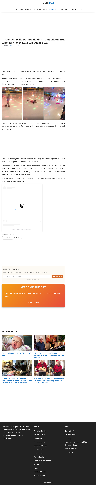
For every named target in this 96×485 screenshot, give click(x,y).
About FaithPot (70, 449)
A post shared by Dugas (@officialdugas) (22, 229)
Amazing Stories (40, 431)
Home (16, 9)
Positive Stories (16, 45)
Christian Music (26, 9)
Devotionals (63, 9)
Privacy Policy (70, 435)
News (36, 468)
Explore (74, 9)
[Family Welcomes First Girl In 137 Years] (17, 350)
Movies (36, 464)
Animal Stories (39, 435)
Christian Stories (40, 9)
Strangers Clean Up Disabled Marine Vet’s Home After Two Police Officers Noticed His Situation (17, 380)
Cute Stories (38, 449)
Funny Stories (39, 457)
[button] (81, 9)
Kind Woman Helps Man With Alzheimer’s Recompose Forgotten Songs (49, 355)
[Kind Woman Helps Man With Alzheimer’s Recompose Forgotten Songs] (49, 350)
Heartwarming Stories (42, 461)
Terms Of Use (70, 431)
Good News (53, 9)
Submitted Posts (40, 475)
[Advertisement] (48, 22)
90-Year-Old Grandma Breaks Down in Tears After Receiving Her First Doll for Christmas (49, 380)
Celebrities (38, 438)
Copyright (69, 438)
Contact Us (69, 452)
